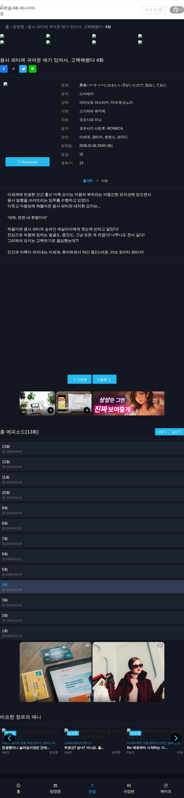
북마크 (165, 791)
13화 (12, 448)
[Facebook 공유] (4, 69)
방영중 (18, 27)
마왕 (55, 743)
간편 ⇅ (162, 432)
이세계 (6, 743)
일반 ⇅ (176, 432)
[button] (176, 738)
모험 (23, 743)
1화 (12, 633)
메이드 (87, 743)
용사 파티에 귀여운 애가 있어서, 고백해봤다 (65, 27)
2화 (12, 617)
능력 (171, 743)
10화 (12, 495)
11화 (12, 479)
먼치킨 (38, 743)
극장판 (128, 791)
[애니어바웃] (19, 8)
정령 (177, 743)
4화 (12, 587)
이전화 (82, 379)
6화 (12, 556)
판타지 (15, 743)
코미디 (47, 743)
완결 (92, 791)
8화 (12, 525)
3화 (12, 602)
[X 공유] (13, 69)
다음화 (102, 379)
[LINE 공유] (32, 69)
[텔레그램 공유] (23, 69)
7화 (12, 541)
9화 (12, 510)
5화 (12, 571)
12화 (12, 464)
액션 (30, 743)
